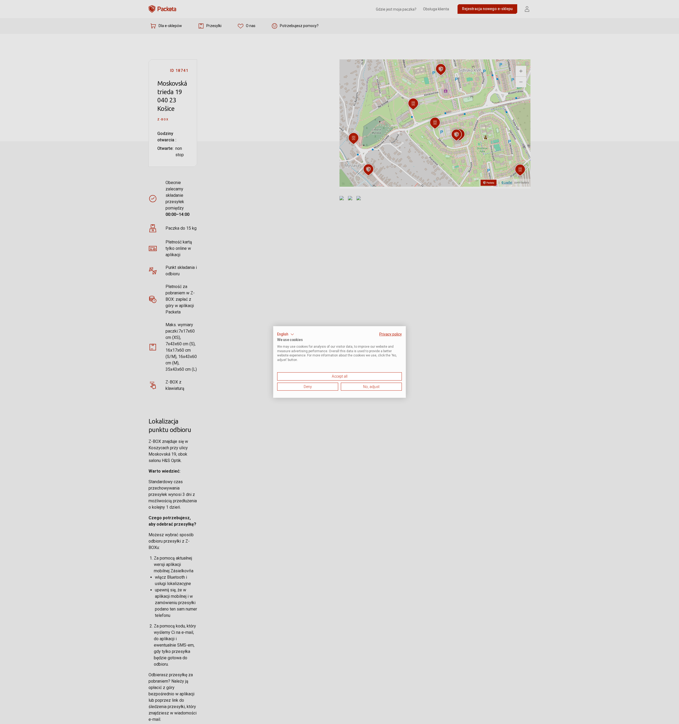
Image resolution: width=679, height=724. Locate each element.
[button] (285, 334)
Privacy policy (390, 334)
